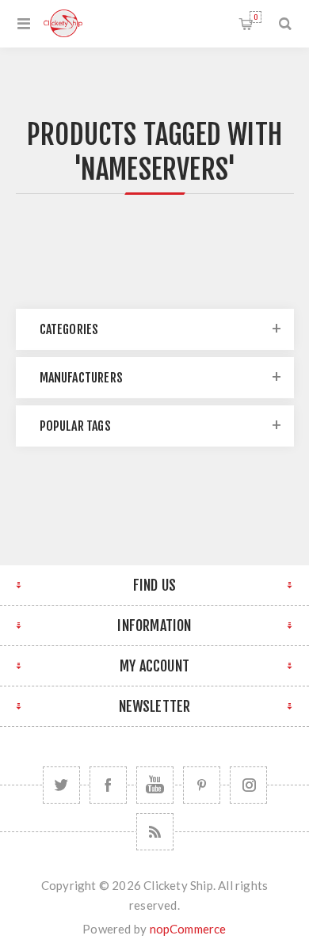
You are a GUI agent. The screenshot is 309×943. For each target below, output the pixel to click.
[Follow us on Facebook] (108, 785)
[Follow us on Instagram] (248, 785)
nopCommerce (188, 929)
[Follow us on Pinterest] (201, 785)
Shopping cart (256, 17)
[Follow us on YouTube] (155, 785)
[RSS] (155, 831)
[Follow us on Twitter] (61, 785)
